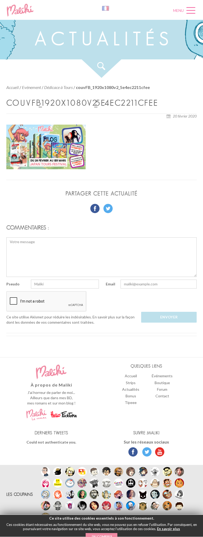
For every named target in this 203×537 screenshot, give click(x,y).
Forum (162, 389)
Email (110, 284)
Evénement (31, 87)
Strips (131, 382)
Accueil (12, 87)
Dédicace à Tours (58, 87)
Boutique (162, 382)
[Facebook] (133, 452)
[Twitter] (145, 452)
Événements (162, 376)
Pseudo (13, 284)
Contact (162, 396)
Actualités (130, 389)
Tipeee (131, 402)
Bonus (131, 396)
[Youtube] (158, 452)
